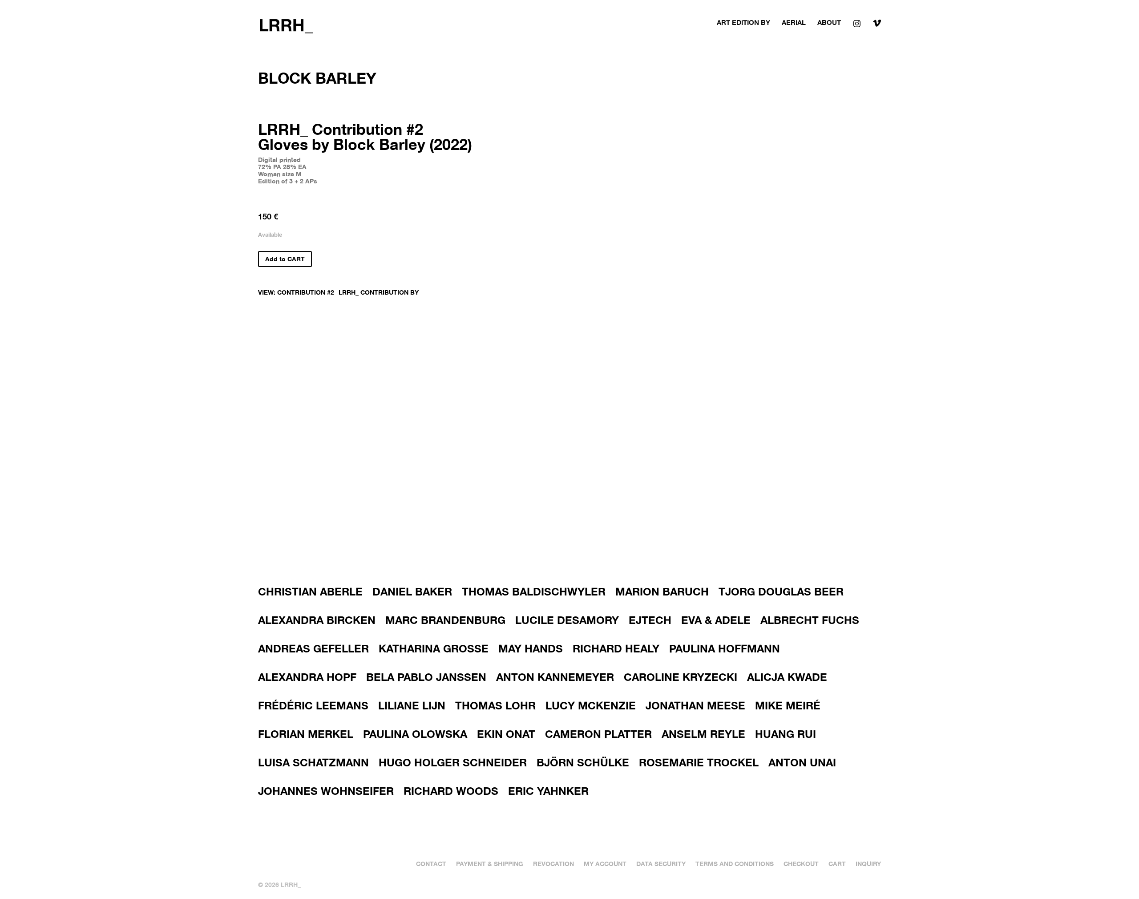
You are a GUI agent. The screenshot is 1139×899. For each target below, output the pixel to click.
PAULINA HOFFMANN (724, 648)
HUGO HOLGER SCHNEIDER (453, 762)
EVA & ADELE (716, 620)
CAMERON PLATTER (598, 734)
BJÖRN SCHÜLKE (583, 762)
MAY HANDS (530, 648)
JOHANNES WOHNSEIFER (326, 791)
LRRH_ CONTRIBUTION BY (379, 292)
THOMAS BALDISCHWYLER (534, 591)
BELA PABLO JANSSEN (426, 677)
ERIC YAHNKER (548, 791)
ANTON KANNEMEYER (555, 677)
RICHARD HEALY (616, 648)
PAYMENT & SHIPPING (489, 863)
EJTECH (650, 620)
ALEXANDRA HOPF (307, 677)
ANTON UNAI (802, 762)
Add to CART (285, 259)
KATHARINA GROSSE (434, 648)
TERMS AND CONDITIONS (734, 863)
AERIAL (794, 22)
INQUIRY (868, 863)
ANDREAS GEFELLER (313, 648)
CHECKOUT (801, 863)
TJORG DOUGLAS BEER (781, 591)
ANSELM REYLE (703, 734)
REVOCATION (553, 863)
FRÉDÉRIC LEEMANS (313, 705)
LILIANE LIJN (411, 705)
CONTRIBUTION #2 (305, 292)
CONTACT (431, 863)
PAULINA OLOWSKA (415, 734)
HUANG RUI (785, 734)
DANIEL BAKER (412, 591)
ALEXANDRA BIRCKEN (317, 620)
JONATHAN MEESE (695, 705)
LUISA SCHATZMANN (313, 762)
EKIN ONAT (506, 734)
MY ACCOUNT (605, 863)
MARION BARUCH (662, 591)
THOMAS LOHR (495, 705)
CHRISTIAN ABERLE (310, 591)
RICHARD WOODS (451, 791)
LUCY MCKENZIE (590, 705)
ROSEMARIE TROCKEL (699, 762)
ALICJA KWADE (787, 677)
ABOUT (829, 22)
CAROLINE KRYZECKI (680, 677)
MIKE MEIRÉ (787, 705)
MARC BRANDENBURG (445, 620)
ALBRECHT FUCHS (809, 620)
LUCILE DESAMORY (567, 620)
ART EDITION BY (743, 22)
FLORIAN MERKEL (305, 734)
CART (837, 863)
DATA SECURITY (661, 863)
